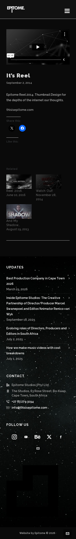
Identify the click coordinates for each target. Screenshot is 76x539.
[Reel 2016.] (19, 181)
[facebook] (61, 437)
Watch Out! (44, 190)
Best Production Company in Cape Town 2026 (35, 281)
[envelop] (38, 448)
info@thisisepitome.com (29, 407)
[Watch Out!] (48, 181)
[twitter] (49, 437)
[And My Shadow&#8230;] (19, 211)
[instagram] (14, 437)
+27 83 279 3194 (23, 401)
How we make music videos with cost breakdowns (33, 350)
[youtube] (26, 437)
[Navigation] (67, 11)
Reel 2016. (14, 190)
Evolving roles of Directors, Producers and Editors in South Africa (36, 331)
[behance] (37, 437)
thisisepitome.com (19, 109)
